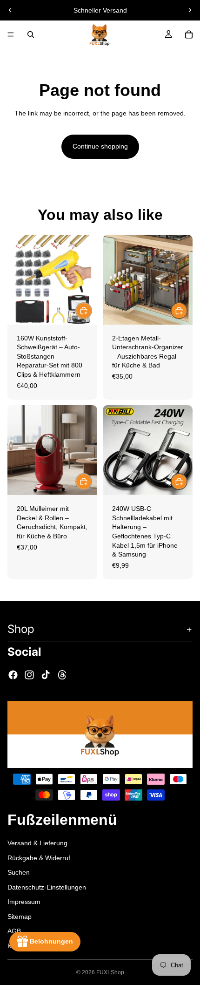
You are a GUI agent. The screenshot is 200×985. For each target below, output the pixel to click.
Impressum (23, 901)
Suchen (18, 872)
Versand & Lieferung (37, 842)
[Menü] (10, 34)
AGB (14, 931)
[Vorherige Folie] (10, 10)
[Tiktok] (45, 674)
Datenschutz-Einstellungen (46, 886)
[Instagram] (29, 674)
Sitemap (19, 916)
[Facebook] (13, 674)
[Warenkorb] (189, 34)
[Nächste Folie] (190, 10)
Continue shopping (100, 146)
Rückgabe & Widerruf (38, 857)
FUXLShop (110, 972)
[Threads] (62, 674)
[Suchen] (30, 34)
